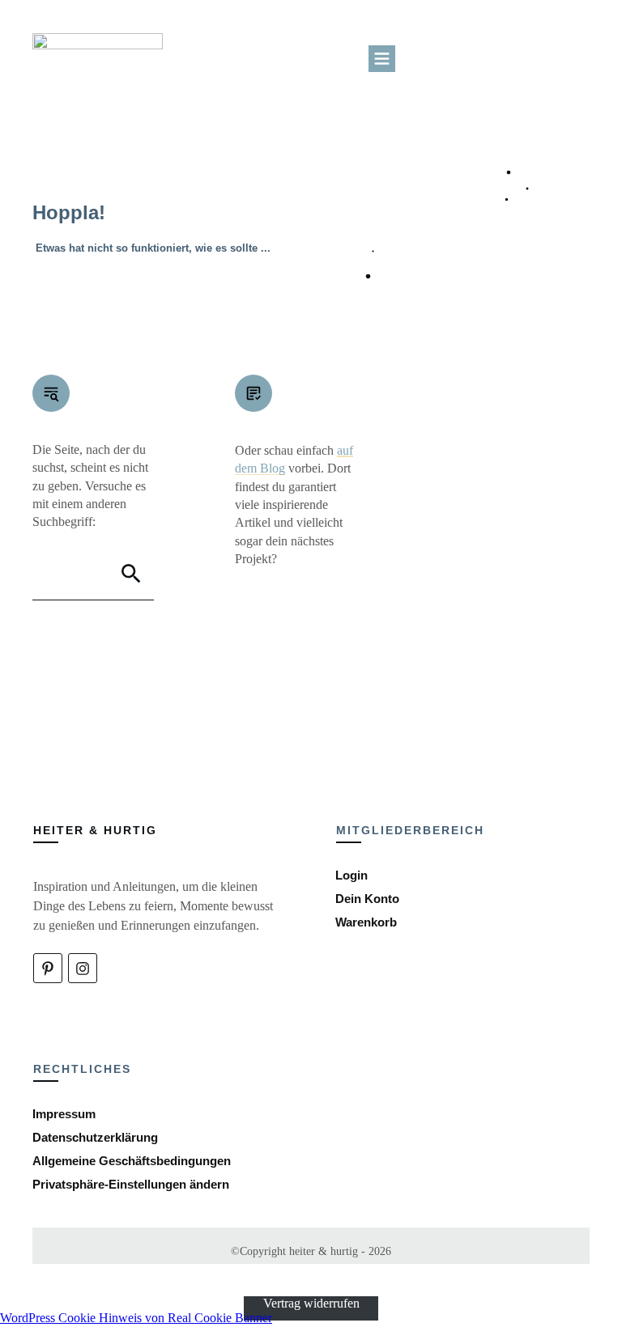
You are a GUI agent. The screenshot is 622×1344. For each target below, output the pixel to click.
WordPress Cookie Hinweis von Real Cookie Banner (136, 1318)
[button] (130, 1184)
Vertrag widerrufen (311, 1303)
